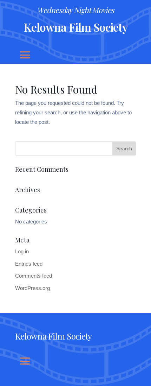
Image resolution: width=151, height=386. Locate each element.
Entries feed (28, 264)
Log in (22, 251)
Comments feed (33, 276)
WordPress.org (32, 288)
